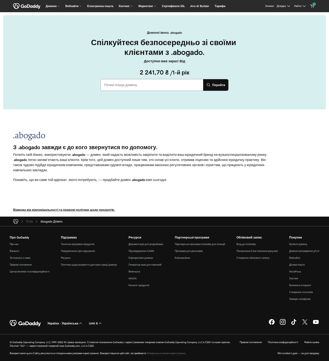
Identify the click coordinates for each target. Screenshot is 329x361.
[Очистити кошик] (312, 6)
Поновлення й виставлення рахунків (257, 251)
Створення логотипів (301, 292)
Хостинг (293, 278)
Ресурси (65, 258)
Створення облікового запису (253, 258)
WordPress (295, 271)
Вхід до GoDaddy (246, 244)
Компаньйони (182, 258)
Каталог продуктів (139, 285)
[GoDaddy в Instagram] (282, 324)
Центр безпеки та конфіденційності (30, 271)
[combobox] (152, 85)
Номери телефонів (300, 299)
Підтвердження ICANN (141, 251)
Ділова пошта (297, 264)
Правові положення (21, 264)
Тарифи (220, 6)
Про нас (14, 244)
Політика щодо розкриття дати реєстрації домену (89, 264)
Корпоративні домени (141, 258)
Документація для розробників (146, 244)
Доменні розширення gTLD (304, 251)
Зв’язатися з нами (20, 258)
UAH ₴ (93, 323)
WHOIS (133, 278)
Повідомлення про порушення (78, 251)
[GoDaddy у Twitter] (304, 324)
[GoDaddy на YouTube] (315, 324)
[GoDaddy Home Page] (25, 323)
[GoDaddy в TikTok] (293, 324)
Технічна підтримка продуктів (77, 244)
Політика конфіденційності (283, 342)
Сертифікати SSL (173, 6)
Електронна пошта (100, 6)
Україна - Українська (62, 323)
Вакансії (14, 251)
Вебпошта (134, 271)
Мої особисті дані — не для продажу (298, 353)
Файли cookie (311, 342)
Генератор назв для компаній (145, 264)
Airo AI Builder (199, 6)
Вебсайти (294, 258)
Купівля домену (298, 244)
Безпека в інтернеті (300, 285)
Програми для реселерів (189, 251)
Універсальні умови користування (166, 353)
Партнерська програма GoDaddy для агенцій (200, 244)
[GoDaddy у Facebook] (271, 324)
